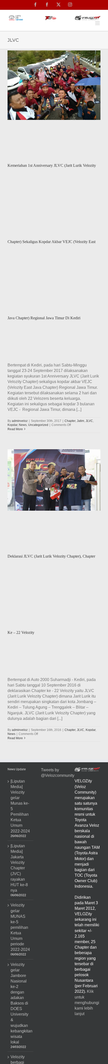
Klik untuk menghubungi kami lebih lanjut (87, 1002)
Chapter (70, 421)
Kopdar (12, 425)
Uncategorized (38, 425)
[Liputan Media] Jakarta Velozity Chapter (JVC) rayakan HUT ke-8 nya (19, 868)
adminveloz (20, 421)
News (23, 425)
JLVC (89, 421)
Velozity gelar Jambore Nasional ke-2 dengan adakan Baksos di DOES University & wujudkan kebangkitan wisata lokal (21, 1003)
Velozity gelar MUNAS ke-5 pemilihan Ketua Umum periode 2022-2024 (20, 927)
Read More (15, 429)
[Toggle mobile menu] (97, 23)
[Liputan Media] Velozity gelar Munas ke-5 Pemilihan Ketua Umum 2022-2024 (20, 806)
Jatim (80, 421)
